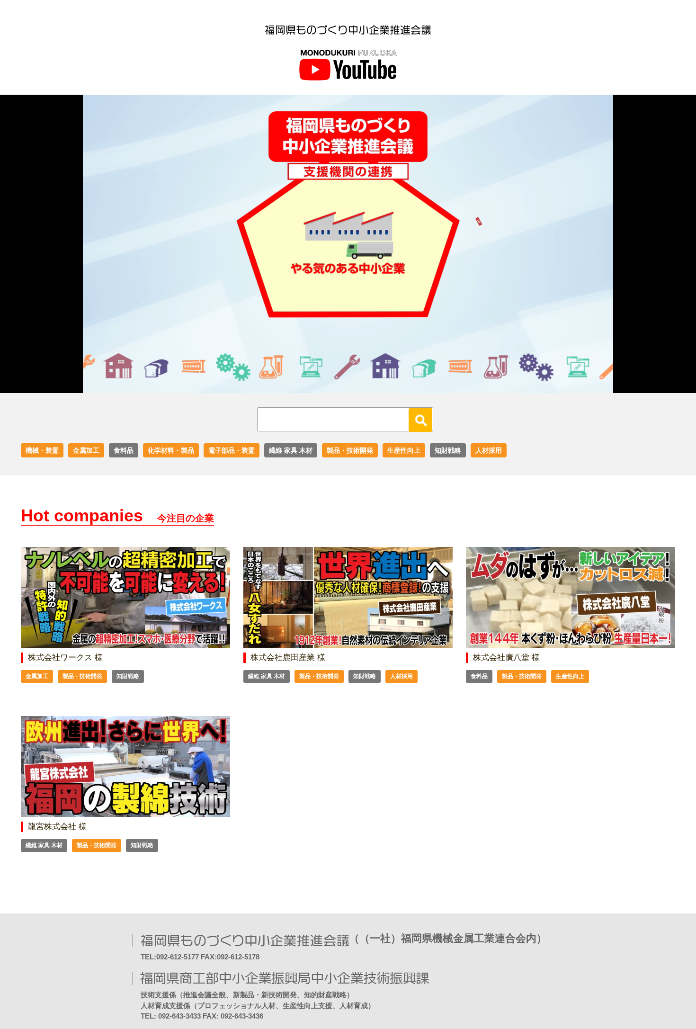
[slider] (338, 386)
